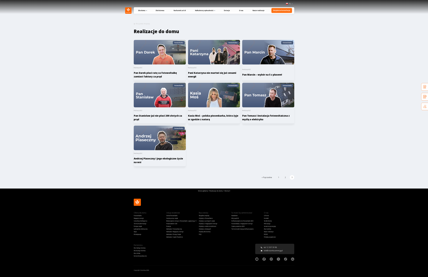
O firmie (266, 216)
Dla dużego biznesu (140, 251)
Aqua (135, 232)
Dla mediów (267, 229)
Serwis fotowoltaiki (171, 216)
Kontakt (266, 218)
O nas (241, 10)
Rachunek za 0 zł (180, 10)
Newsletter (234, 216)
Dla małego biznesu (140, 248)
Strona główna (203, 191)
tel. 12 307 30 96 (270, 247)
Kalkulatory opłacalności (204, 10)
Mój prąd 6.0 (235, 218)
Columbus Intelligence (140, 221)
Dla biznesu (160, 10)
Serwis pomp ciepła (172, 218)
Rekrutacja (267, 224)
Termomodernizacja (140, 224)
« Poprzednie (267, 177)
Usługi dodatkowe (173, 213)
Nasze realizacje (258, 10)
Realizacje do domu (216, 191)
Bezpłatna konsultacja (281, 10)
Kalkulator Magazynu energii (174, 232)
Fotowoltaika (138, 216)
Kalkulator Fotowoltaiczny (174, 229)
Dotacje (227, 10)
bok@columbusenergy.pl (273, 250)
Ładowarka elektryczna (140, 229)
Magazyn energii (139, 218)
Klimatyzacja (137, 234)
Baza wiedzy (203, 213)
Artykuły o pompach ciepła (207, 221)
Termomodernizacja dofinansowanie (242, 229)
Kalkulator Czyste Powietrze (174, 237)
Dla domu (141, 10)
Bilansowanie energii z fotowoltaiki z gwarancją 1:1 (181, 221)
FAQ (200, 234)
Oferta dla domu (140, 213)
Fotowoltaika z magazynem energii (242, 224)
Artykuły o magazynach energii (208, 224)
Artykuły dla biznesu (205, 232)
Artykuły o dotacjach (205, 229)
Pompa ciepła (138, 226)
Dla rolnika (137, 253)
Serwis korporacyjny (270, 226)
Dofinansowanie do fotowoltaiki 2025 (242, 221)
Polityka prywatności (270, 237)
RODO (266, 234)
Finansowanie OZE (171, 224)
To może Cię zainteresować (241, 213)
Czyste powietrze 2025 (238, 226)
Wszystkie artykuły (204, 216)
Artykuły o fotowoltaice (206, 218)
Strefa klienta (268, 221)
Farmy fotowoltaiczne (140, 256)
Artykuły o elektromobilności (207, 226)
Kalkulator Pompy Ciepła (173, 234)
